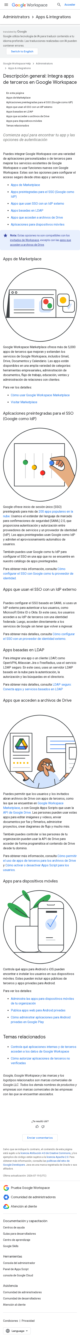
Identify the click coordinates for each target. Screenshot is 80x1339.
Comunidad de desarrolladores (22, 1298)
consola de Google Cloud (18, 1275)
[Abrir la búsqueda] (59, 4)
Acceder (69, 4)
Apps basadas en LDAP (27, 210)
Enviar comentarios (40, 1137)
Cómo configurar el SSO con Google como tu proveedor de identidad (38, 573)
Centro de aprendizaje (16, 1239)
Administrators (16, 17)
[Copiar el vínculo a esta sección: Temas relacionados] (49, 1037)
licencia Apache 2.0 (57, 1157)
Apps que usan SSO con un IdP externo (37, 203)
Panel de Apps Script (16, 1269)
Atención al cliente (14, 1304)
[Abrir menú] (6, 4)
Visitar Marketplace (24, 402)
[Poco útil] (43, 1127)
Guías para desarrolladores (19, 1233)
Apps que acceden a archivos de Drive (37, 217)
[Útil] (37, 1127)
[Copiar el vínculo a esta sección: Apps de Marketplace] (45, 259)
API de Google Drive (17, 812)
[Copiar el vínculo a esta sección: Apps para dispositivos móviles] (62, 881)
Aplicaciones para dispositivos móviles (37, 224)
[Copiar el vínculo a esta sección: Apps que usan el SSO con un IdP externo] (7, 595)
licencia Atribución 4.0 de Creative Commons (45, 1153)
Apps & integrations (53, 17)
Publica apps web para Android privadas (38, 1010)
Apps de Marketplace (25, 185)
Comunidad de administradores (22, 1292)
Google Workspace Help (17, 63)
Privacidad (28, 1320)
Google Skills (10, 1246)
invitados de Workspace (24, 240)
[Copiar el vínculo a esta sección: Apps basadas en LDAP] (48, 650)
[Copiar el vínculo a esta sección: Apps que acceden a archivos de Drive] (7, 706)
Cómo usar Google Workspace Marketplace (40, 395)
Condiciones (10, 1320)
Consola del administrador (19, 1263)
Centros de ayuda (14, 1227)
